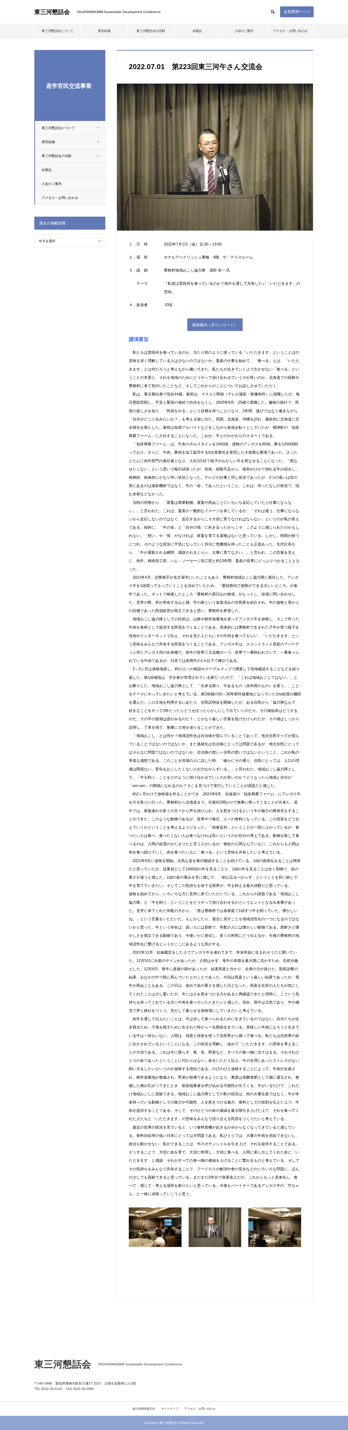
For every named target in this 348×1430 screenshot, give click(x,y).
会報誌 (197, 31)
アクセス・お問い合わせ (290, 31)
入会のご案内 (243, 31)
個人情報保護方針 (144, 1408)
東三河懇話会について (57, 31)
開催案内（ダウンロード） (215, 325)
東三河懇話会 (52, 12)
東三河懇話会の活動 (150, 31)
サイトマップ (169, 1408)
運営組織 (104, 31)
